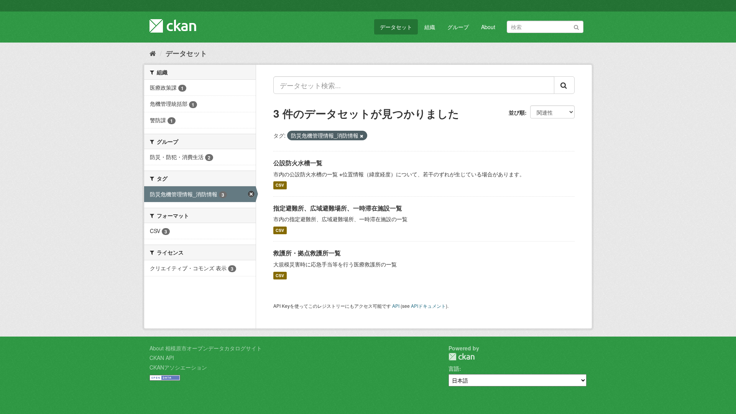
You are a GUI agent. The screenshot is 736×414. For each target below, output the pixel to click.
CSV (280, 185)
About (488, 27)
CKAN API (162, 357)
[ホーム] (153, 53)
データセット (396, 27)
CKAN (462, 357)
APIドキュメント (428, 305)
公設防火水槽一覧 (297, 162)
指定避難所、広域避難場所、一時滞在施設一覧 (337, 208)
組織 (429, 27)
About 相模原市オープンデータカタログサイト (206, 348)
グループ (458, 27)
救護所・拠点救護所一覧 (307, 252)
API (395, 305)
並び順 (517, 112)
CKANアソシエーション (178, 367)
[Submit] (576, 26)
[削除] (361, 136)
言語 (454, 368)
